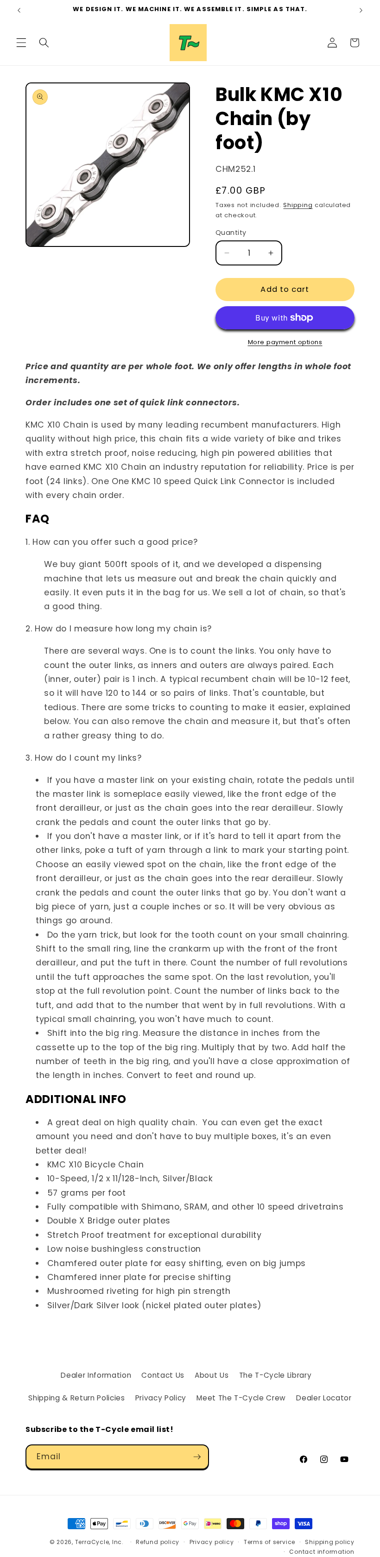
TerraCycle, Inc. (99, 1542)
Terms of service (269, 1542)
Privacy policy (212, 1542)
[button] (21, 43)
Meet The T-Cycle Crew (241, 1398)
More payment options (285, 342)
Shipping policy (330, 1542)
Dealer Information (96, 1375)
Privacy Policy (160, 1398)
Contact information (322, 1552)
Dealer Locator (323, 1398)
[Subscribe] (197, 1456)
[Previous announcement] (19, 10)
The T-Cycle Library (275, 1375)
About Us (211, 1375)
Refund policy (157, 1542)
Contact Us (162, 1375)
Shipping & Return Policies (76, 1398)
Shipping (297, 205)
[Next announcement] (361, 10)
